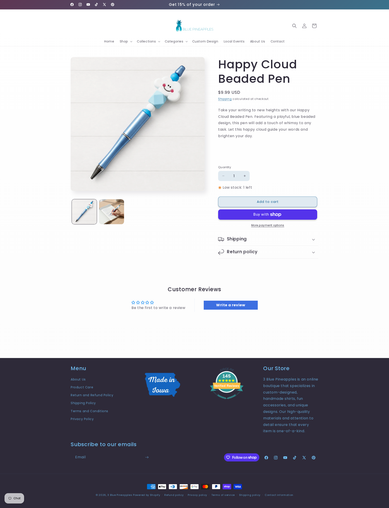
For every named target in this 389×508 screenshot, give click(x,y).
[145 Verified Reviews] (226, 401)
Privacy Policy (82, 419)
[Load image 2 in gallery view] (111, 211)
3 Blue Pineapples (119, 495)
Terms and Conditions (89, 411)
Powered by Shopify (146, 495)
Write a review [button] (230, 305)
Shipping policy (250, 495)
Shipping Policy (83, 403)
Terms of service (223, 495)
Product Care (82, 387)
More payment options (267, 225)
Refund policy (173, 495)
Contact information (279, 495)
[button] (125, 41)
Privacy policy (197, 495)
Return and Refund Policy (92, 395)
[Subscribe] (147, 457)
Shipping (225, 99)
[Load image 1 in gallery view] (84, 211)
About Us (78, 379)
